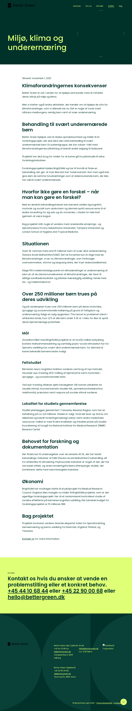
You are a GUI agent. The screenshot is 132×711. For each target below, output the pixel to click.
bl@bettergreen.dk (62, 651)
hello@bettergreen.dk (36, 597)
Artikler (111, 6)
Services (77, 6)
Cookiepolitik (118, 703)
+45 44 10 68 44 (28, 590)
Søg (120, 6)
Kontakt (99, 6)
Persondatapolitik (104, 703)
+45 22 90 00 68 (82, 590)
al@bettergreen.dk (62, 674)
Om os (88, 6)
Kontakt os (28, 538)
